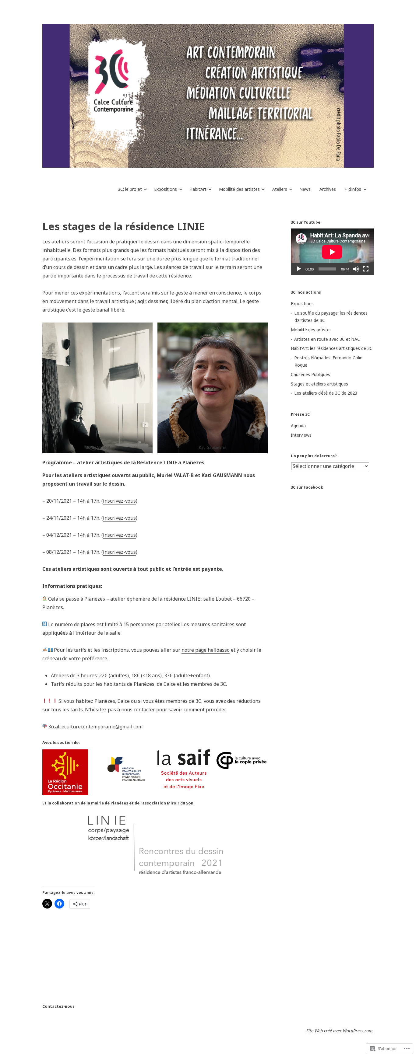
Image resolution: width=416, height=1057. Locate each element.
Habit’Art (197, 189)
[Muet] (356, 269)
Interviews (301, 435)
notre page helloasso (206, 650)
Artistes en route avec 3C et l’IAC (327, 339)
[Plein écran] (366, 269)
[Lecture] (299, 269)
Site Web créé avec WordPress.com (339, 1031)
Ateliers (279, 189)
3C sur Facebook (307, 487)
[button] (97, 388)
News (305, 189)
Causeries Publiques (310, 374)
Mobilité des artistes (239, 189)
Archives (327, 189)
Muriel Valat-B (97, 447)
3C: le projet (130, 189)
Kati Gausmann (212, 447)
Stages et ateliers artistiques (319, 384)
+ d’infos (352, 189)
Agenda (298, 425)
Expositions (165, 189)
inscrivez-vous (119, 500)
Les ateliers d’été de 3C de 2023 (325, 393)
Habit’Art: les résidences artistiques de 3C (331, 348)
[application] (332, 251)
